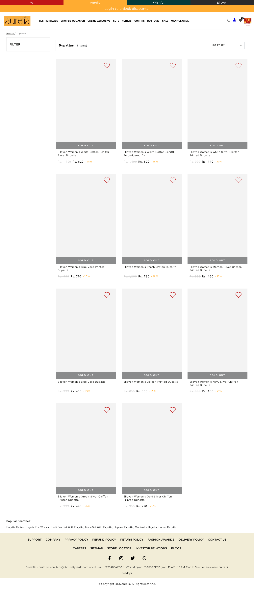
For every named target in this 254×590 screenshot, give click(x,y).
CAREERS (79, 548)
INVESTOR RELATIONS (151, 548)
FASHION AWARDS (160, 539)
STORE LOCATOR (119, 548)
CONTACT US (217, 539)
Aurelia (95, 2)
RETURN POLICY (131, 539)
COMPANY (53, 539)
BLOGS (176, 548)
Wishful (159, 2)
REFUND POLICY (104, 539)
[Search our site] (229, 20)
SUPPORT (34, 539)
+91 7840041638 (112, 567)
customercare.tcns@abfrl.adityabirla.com (63, 567)
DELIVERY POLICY (191, 539)
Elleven (222, 2)
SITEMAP (96, 548)
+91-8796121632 (151, 567)
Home (10, 33)
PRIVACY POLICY (76, 539)
